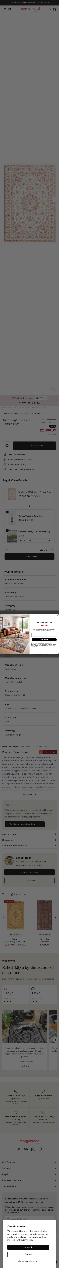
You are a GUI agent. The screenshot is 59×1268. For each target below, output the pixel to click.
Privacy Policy (26, 1239)
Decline (28, 1254)
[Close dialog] (57, 616)
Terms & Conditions (34, 646)
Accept (28, 1247)
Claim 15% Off (44, 640)
